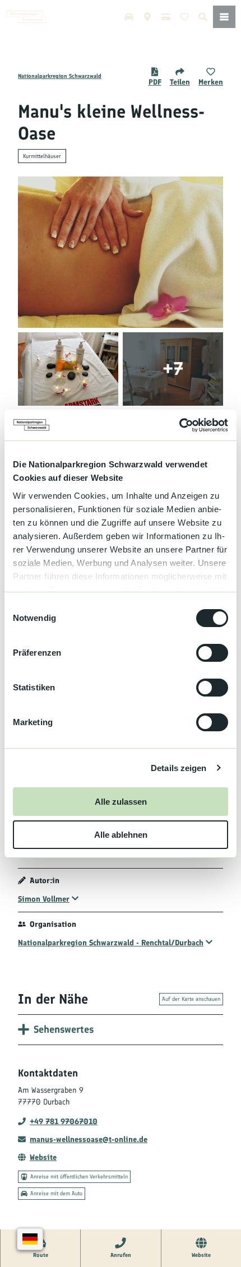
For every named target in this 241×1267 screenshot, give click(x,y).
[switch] (212, 653)
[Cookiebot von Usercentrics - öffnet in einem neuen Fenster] (179, 425)
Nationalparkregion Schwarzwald (59, 76)
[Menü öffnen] (224, 16)
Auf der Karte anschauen (191, 999)
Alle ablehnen (120, 834)
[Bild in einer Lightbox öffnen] (120, 252)
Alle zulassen (121, 801)
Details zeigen (178, 768)
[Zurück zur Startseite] (26, 17)
